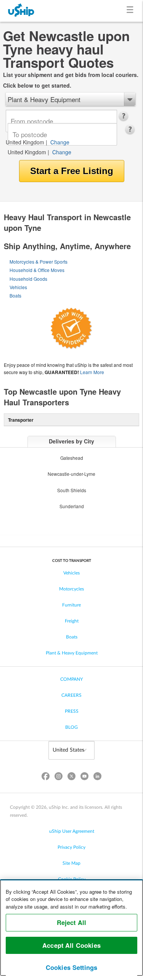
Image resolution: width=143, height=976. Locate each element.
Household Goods (28, 278)
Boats (15, 295)
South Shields (71, 490)
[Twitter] (71, 777)
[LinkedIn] (97, 777)
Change (59, 142)
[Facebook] (45, 777)
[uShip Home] (21, 11)
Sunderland (71, 506)
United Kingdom (25, 142)
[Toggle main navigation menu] (131, 11)
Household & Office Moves (37, 270)
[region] (71, 927)
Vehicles (18, 287)
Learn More (92, 372)
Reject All (72, 922)
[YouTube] (84, 777)
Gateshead (71, 457)
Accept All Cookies (71, 945)
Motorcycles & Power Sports (38, 261)
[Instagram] (58, 777)
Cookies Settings (72, 967)
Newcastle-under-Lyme (71, 473)
